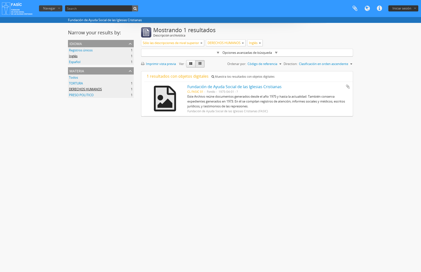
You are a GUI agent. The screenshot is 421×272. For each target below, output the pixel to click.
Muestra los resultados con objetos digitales (244, 77)
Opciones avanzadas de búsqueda (247, 52)
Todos (73, 77)
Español (74, 62)
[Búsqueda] (135, 8)
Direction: (290, 64)
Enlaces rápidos (379, 8)
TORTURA (76, 83)
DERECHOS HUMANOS (85, 89)
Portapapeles (355, 8)
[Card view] (190, 63)
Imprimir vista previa (160, 64)
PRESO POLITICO (81, 95)
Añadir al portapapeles (347, 86)
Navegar (49, 8)
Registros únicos (81, 50)
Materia (76, 70)
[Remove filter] (201, 42)
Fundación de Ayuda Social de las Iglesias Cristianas (234, 86)
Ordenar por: (236, 64)
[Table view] (200, 63)
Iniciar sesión (401, 8)
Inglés (73, 56)
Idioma (367, 8)
